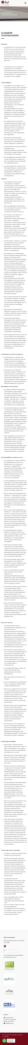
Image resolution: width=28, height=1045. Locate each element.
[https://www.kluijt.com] (5, 3)
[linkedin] (5, 946)
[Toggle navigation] (25, 3)
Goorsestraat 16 (9, 1017)
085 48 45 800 (9, 1021)
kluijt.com (16, 914)
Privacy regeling (6, 1034)
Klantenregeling (13, 1034)
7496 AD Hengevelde (10, 1019)
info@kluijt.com (9, 1023)
